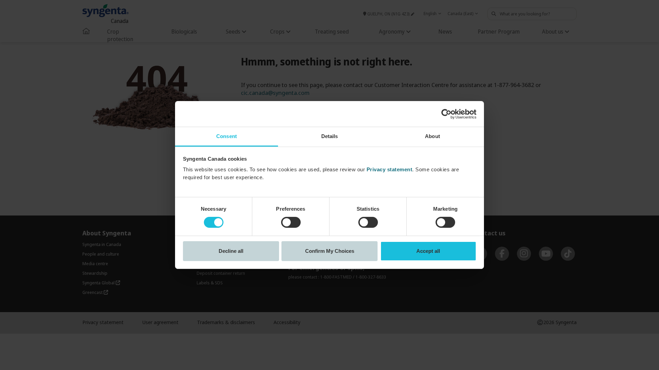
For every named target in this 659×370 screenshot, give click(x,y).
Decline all (231, 251)
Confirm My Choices (329, 251)
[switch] (291, 222)
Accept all (428, 251)
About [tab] (432, 136)
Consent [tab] (226, 136)
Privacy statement (390, 169)
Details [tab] (329, 136)
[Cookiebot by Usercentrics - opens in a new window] (446, 114)
